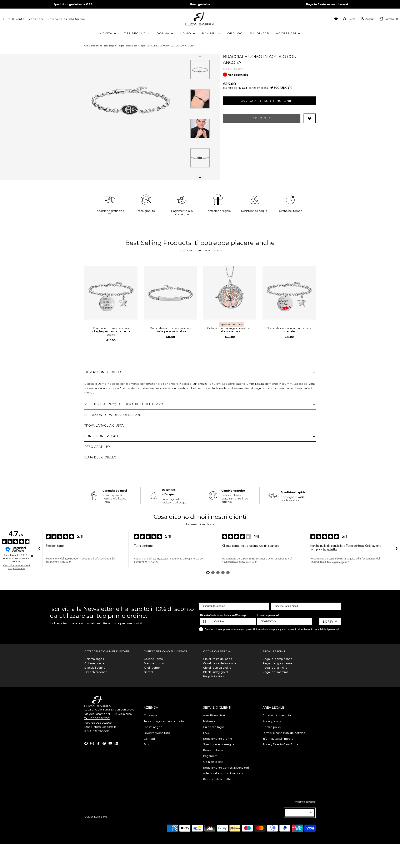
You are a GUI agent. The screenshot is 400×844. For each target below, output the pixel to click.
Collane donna (94, 663)
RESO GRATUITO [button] (97, 447)
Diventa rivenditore (157, 732)
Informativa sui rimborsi (278, 738)
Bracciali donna (94, 667)
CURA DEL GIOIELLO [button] (100, 457)
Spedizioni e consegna (218, 744)
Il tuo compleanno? (268, 615)
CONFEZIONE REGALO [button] (102, 436)
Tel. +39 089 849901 (97, 718)
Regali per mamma (275, 672)
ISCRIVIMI (330, 621)
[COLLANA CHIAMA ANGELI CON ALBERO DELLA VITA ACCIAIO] (229, 293)
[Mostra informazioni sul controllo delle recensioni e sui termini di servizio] (32, 556)
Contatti (149, 738)
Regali (121, 45)
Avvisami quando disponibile (269, 100)
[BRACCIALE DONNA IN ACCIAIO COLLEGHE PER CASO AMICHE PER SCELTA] (111, 293)
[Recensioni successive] (397, 549)
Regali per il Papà (135, 45)
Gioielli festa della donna (219, 663)
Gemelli (149, 672)
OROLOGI (235, 33)
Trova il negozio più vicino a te (164, 721)
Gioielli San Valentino (217, 667)
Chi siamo (77, 18)
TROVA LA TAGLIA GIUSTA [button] (104, 425)
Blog (147, 744)
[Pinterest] (104, 743)
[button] (200, 56)
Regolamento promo (217, 738)
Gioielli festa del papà (217, 658)
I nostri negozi (153, 727)
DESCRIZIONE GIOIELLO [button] (103, 372)
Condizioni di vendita (276, 715)
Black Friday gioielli (216, 672)
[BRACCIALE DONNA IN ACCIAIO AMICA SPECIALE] (289, 293)
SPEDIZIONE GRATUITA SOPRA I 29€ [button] (112, 415)
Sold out (262, 118)
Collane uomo (153, 658)
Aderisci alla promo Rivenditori (223, 773)
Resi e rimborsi (213, 750)
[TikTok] (98, 743)
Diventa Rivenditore (28, 18)
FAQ (206, 732)
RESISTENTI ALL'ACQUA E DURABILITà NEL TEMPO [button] (123, 404)
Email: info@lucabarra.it (100, 726)
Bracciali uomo (154, 663)
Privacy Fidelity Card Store (280, 744)
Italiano (298, 812)
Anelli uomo (152, 667)
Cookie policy (271, 727)
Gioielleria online (93, 45)
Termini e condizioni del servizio (283, 732)
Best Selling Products (158, 243)
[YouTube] (110, 743)
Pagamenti (210, 756)
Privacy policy (271, 721)
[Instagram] (92, 743)
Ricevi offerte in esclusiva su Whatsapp (223, 615)
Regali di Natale (213, 676)
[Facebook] (86, 743)
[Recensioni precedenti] (39, 549)
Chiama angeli (94, 658)
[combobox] (206, 621)
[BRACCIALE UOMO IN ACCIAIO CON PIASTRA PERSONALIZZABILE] (170, 293)
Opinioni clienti (213, 761)
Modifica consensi (305, 801)
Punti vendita (56, 18)
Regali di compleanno (277, 658)
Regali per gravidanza (277, 663)
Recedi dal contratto (217, 779)
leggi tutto (330, 549)
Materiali (209, 721)
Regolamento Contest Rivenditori (226, 767)
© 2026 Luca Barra (96, 816)
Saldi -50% (260, 33)
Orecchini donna (95, 672)
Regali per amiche (274, 667)
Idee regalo (110, 45)
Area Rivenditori (214, 715)
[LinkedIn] (116, 743)
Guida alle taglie (214, 727)
